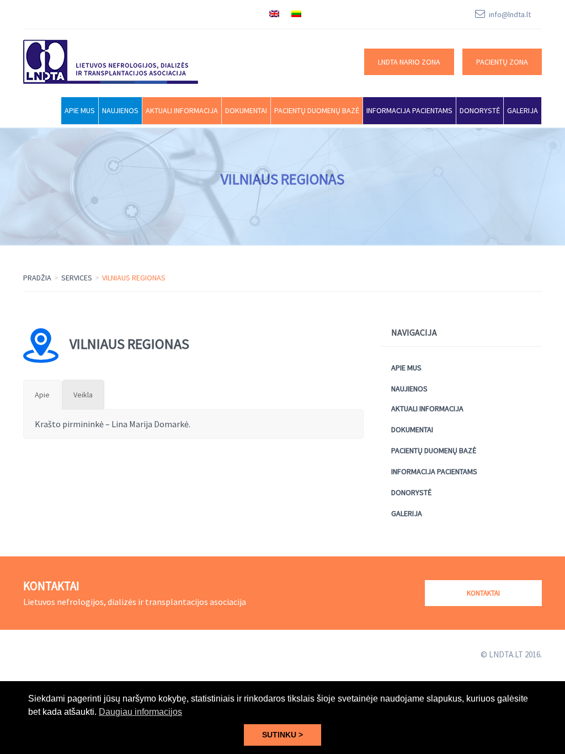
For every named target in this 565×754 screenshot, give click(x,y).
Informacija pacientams (409, 110)
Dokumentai (246, 110)
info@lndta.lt (510, 14)
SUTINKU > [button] (282, 734)
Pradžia (37, 278)
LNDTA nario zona (409, 62)
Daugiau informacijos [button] (140, 711)
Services (76, 278)
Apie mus (80, 110)
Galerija (522, 110)
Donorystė (480, 110)
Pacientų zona (502, 62)
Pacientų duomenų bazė (316, 110)
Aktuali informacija (182, 110)
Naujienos (120, 110)
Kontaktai (483, 593)
